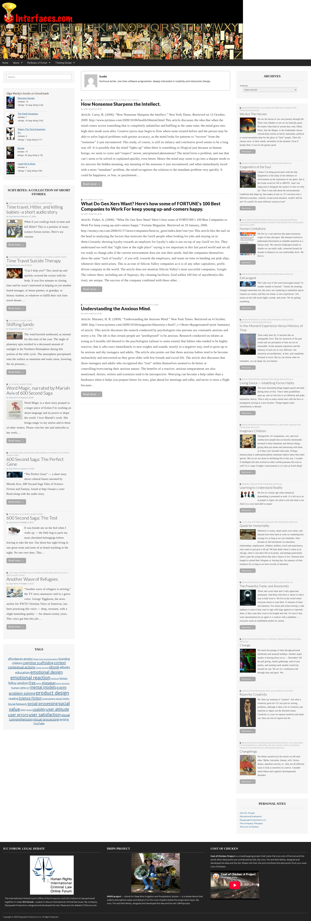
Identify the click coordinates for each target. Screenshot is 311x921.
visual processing (46, 719)
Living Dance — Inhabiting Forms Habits (267, 383)
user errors (18, 714)
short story (46, 203)
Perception (286, 222)
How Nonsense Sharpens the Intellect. (121, 104)
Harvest (20, 148)
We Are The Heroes (253, 114)
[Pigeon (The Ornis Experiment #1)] (12, 134)
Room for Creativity (253, 694)
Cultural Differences (20, 257)
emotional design (46, 672)
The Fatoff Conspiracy (28, 113)
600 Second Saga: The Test (32, 518)
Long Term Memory (271, 319)
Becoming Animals (26, 98)
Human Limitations (253, 228)
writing (64, 719)
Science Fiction (30, 698)
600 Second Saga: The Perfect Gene (35, 461)
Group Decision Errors (35, 453)
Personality (146, 304)
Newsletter (290, 108)
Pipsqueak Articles (18, 203)
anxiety (28, 659)
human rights (18, 687)
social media (62, 698)
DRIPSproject (183, 903)
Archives (244, 85)
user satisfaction (45, 714)
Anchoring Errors (251, 220)
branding (64, 659)
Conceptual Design (93, 100)
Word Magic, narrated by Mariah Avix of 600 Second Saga (38, 390)
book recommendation (48, 659)
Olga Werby (14, 216)
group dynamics (63, 683)
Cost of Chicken (218, 866)
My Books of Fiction (37, 62)
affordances (15, 659)
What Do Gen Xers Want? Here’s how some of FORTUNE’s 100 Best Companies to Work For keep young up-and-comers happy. (150, 206)
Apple (35, 659)
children (17, 663)
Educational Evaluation (251, 816)
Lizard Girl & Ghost (26, 163)
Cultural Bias (16, 453)
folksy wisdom (18, 683)
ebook (54, 667)
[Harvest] (11, 153)
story (23, 709)
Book (245, 163)
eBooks (65, 667)
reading (13, 698)
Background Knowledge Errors (279, 220)
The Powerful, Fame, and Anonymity (264, 586)
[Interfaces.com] (155, 29)
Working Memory (284, 691)
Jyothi (85, 109)
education (22, 672)
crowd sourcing (42, 667)
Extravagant (248, 278)
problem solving (22, 693)
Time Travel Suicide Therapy (33, 260)
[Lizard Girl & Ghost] (12, 168)
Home (5, 62)
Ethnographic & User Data (274, 424)
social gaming (48, 698)
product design (52, 693)
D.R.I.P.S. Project (247, 813)
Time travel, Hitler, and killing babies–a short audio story (34, 209)
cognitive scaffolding (38, 662)
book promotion (251, 108)
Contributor (111, 100)
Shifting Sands (20, 324)
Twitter (29, 710)
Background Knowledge (255, 743)
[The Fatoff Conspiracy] (12, 118)
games (38, 683)
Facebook (55, 678)
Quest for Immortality (254, 525)
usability (39, 709)
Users (100, 199)
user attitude (57, 709)
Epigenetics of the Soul (255, 167)
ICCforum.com (90, 905)
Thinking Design (63, 62)
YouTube (39, 723)
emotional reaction (30, 677)
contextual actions (21, 667)
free (32, 682)
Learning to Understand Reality (261, 487)
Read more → (16, 244)
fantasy (63, 678)
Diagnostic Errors (249, 222)
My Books (37, 257)
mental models (43, 687)
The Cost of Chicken (249, 826)
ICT (28, 687)
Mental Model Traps (278, 745)
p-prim (62, 687)
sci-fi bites (34, 203)
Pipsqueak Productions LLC (253, 820)
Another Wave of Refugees (32, 579)
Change (245, 645)
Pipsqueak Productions (16, 905)
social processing (42, 703)
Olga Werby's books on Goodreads (27, 93)
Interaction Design (129, 100)
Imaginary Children (253, 431)
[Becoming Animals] (12, 103)
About (16, 62)
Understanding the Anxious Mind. (116, 308)
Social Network (17, 704)
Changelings (248, 751)
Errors (263, 222)
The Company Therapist (251, 823)
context (60, 662)
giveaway (49, 683)
